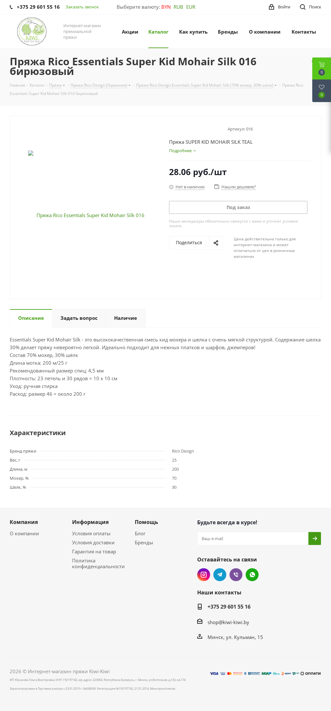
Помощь (146, 522)
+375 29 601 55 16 (229, 606)
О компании (24, 533)
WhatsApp (252, 574)
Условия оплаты (91, 533)
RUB (178, 7)
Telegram (219, 574)
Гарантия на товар (94, 551)
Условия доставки (93, 542)
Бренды (144, 542)
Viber (236, 574)
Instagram (203, 574)
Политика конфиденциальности (98, 563)
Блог (140, 533)
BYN (166, 7)
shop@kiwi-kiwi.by (228, 622)
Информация (90, 522)
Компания (24, 522)
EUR (190, 7)
